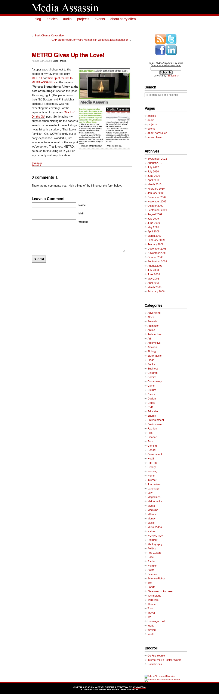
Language (154, 488)
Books (151, 364)
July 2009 (153, 218)
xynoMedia (139, 687)
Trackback (37, 163)
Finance (152, 437)
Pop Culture (154, 552)
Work (151, 625)
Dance (151, 394)
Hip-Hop (152, 462)
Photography (155, 544)
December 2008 (157, 248)
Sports (151, 587)
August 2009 (155, 214)
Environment (155, 424)
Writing (152, 629)
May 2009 (153, 227)
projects (83, 19)
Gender (152, 450)
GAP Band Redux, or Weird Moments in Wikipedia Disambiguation (90, 39)
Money (151, 518)
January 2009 (156, 244)
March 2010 (154, 184)
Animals (152, 321)
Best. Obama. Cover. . (50, 35)
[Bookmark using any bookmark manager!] (163, 679)
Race (151, 557)
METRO (37, 78)
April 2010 (154, 180)
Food (151, 441)
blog (37, 19)
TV (149, 617)
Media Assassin (65, 7)
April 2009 (154, 231)
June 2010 (154, 175)
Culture (152, 390)
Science (152, 574)
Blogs (55, 61)
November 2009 (157, 201)
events (100, 19)
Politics (152, 548)
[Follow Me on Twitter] (171, 43)
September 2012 (157, 158)
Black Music (154, 355)
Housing (152, 471)
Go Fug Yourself (157, 655)
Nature (151, 531)
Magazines (154, 497)
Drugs (151, 402)
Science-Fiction (157, 578)
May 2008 (153, 278)
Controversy (155, 381)
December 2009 (157, 197)
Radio (151, 561)
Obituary (152, 539)
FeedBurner (172, 76)
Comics (152, 377)
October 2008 (155, 257)
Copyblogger (89, 689)
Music (151, 522)
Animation (153, 325)
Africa (151, 317)
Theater (152, 604)
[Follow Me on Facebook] (160, 54)
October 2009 (155, 205)
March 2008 (154, 287)
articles (52, 19)
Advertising (154, 312)
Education (153, 411)
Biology (152, 351)
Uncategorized (156, 621)
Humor (151, 475)
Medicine (153, 510)
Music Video (155, 527)
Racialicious (155, 664)
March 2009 (154, 235)
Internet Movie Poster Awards (164, 659)
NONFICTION (155, 535)
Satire (151, 569)
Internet (152, 480)
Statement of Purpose (160, 591)
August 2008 (155, 265)
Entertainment (156, 420)
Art (149, 338)
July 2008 (153, 270)
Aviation (152, 347)
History (152, 467)
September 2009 (157, 210)
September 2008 (157, 261)
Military (152, 514)
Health (151, 458)
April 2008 (154, 282)
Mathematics (155, 501)
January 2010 (156, 192)
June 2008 (154, 274)
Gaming (152, 445)
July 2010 (153, 171)
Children (153, 372)
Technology (154, 595)
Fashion (152, 428)
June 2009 (154, 222)
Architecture (154, 334)
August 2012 (155, 163)
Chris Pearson (129, 689)
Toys (150, 608)
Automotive (154, 342)
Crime (151, 385)
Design (152, 398)
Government (155, 454)
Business (153, 368)
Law (150, 492)
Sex (150, 582)
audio (67, 19)
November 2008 (157, 252)
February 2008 (156, 291)
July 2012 (153, 167)
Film (150, 432)
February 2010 (156, 188)
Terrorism (153, 599)
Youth (151, 634)
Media (63, 61)
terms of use (155, 137)
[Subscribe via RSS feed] (160, 43)
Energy (152, 415)
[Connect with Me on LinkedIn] (171, 54)
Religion (152, 565)
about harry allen (123, 19)
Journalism (154, 484)
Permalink (36, 165)
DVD (150, 407)
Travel (151, 612)
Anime (151, 330)
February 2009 (156, 240)
